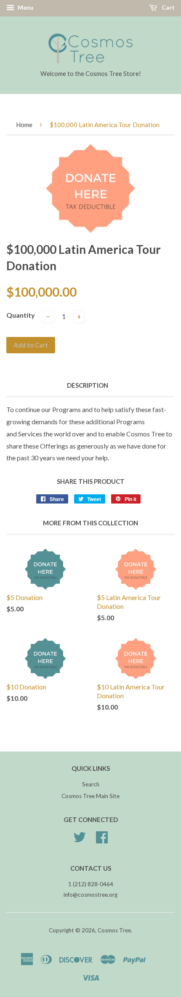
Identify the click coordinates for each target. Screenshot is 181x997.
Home (24, 124)
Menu (24, 7)
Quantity (20, 315)
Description (87, 385)
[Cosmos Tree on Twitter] (79, 840)
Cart (167, 7)
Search (90, 784)
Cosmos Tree (114, 930)
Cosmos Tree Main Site (90, 796)
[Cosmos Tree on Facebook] (102, 840)
